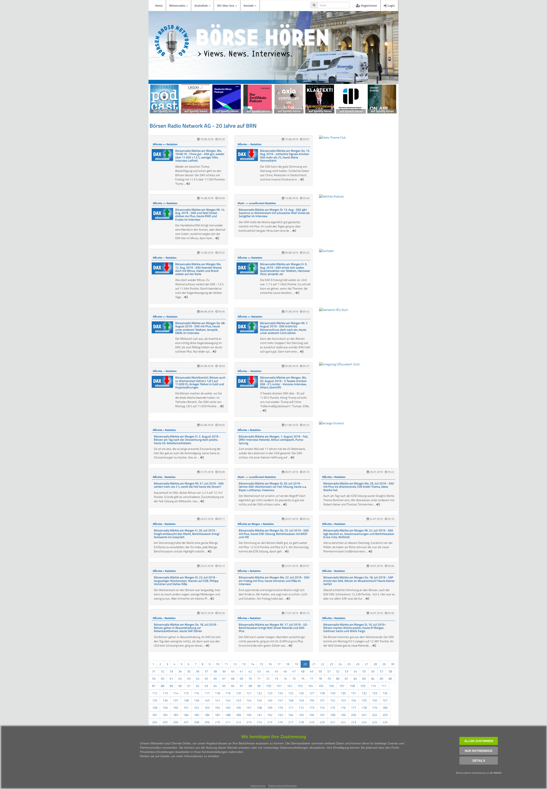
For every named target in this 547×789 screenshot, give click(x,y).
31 (154, 671)
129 (332, 693)
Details (478, 760)
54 (355, 671)
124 (280, 693)
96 (232, 686)
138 (186, 700)
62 (180, 678)
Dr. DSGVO (495, 773)
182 (165, 715)
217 (290, 722)
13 (244, 664)
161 (186, 707)
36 (197, 671)
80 (338, 678)
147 (280, 700)
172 (301, 707)
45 (276, 671)
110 (373, 686)
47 (294, 671)
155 (364, 700)
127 (311, 693)
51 (329, 671)
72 (267, 678)
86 (390, 678)
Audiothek (201, 5)
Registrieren (368, 5)
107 (341, 686)
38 (215, 671)
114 (175, 693)
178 (364, 707)
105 (320, 686)
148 (290, 700)
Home (159, 5)
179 (374, 707)
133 (374, 693)
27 (366, 664)
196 (311, 715)
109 (362, 686)
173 (311, 707)
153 (343, 700)
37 (206, 671)
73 (276, 678)
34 (180, 671)
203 (385, 715)
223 (353, 722)
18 (287, 664)
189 (238, 715)
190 (248, 715)
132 (364, 693)
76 (302, 678)
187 (217, 715)
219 (311, 722)
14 (252, 664)
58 (390, 671)
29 (384, 664)
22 (322, 664)
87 (154, 686)
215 (269, 722)
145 (259, 700)
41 (241, 671)
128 (322, 693)
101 (279, 686)
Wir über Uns (226, 5)
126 (301, 693)
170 (280, 707)
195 (301, 715)
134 (385, 693)
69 (241, 678)
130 (343, 693)
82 (355, 678)
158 (154, 707)
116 (196, 693)
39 (224, 671)
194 (290, 715)
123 (269, 693)
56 (373, 671)
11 (226, 664)
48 (302, 671)
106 (331, 686)
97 (241, 686)
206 (175, 722)
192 (269, 715)
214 (259, 722)
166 (238, 707)
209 (207, 722)
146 (269, 700)
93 (206, 686)
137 (175, 700)
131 (353, 693)
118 (217, 693)
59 (154, 678)
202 (374, 715)
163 (207, 707)
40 (232, 671)
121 (248, 693)
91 (189, 686)
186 (207, 715)
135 (154, 700)
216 (280, 722)
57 (381, 671)
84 (373, 678)
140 (207, 700)
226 (385, 722)
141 (217, 700)
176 (343, 707)
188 (228, 715)
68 (232, 678)
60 (162, 678)
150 (311, 700)
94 (215, 686)
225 (374, 722)
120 (238, 693)
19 (296, 664)
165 (228, 707)
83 (364, 678)
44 (267, 671)
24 (340, 664)
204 (154, 722)
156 (374, 700)
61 (171, 678)
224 (364, 722)
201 (364, 715)
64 (197, 678)
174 (322, 707)
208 (196, 722)
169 (269, 707)
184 (186, 715)
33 (171, 671)
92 (197, 686)
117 (207, 693)
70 (250, 678)
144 (248, 700)
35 (189, 671)
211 (228, 722)
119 (228, 693)
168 (259, 707)
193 (280, 715)
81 (346, 678)
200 (353, 715)
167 (248, 707)
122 (259, 693)
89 (171, 686)
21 (314, 664)
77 (311, 678)
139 (196, 700)
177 (353, 707)
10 (217, 664)
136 (165, 700)
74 (285, 678)
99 (259, 686)
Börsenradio (177, 5)
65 (206, 678)
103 (300, 686)
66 (215, 678)
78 (320, 678)
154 (353, 700)
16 (270, 664)
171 (290, 707)
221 (332, 722)
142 (228, 700)
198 (332, 715)
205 (165, 722)
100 (268, 686)
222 (343, 722)
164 (217, 707)
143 (238, 700)
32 (162, 671)
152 (332, 700)
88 (162, 686)
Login (391, 5)
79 (329, 678)
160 (175, 707)
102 (289, 686)
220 (322, 722)
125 (290, 693)
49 (311, 671)
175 (332, 707)
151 (322, 700)
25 (349, 664)
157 (385, 700)
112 (154, 693)
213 (248, 722)
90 (180, 686)
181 (154, 715)
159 (165, 707)
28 (375, 664)
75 (294, 678)
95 (224, 686)
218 (301, 722)
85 (381, 678)
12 (235, 664)
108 (352, 686)
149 (301, 700)
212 (238, 722)
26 (357, 664)
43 (259, 671)
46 (285, 671)
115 (186, 693)
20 (305, 664)
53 (346, 671)
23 (331, 664)
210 (217, 722)
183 (175, 715)
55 (364, 671)
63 (189, 678)
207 (186, 722)
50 (320, 671)
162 (196, 707)
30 (392, 664)
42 (250, 671)
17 (279, 664)
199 (343, 715)
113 (165, 693)
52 (338, 671)
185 (196, 715)
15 (261, 664)
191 (259, 715)
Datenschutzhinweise (282, 786)
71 (259, 678)
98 (250, 686)
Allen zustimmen (478, 741)
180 (385, 707)
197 (322, 715)
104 (310, 686)
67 (224, 678)
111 (383, 686)
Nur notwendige (479, 750)
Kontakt (249, 5)
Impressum (258, 786)
